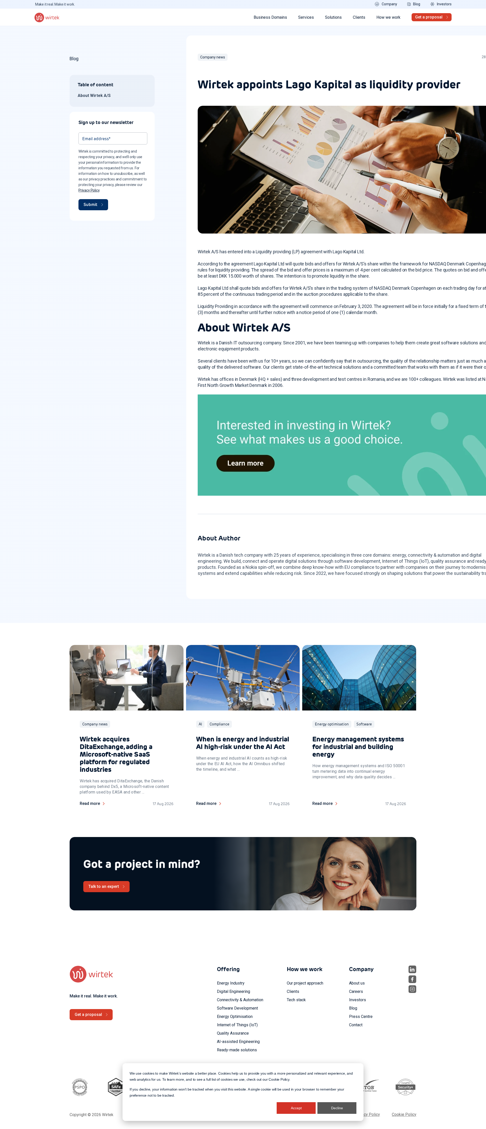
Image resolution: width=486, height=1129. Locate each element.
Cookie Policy (279, 1079)
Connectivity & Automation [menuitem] (240, 999)
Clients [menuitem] (293, 991)
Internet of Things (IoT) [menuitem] (237, 1024)
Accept (296, 1108)
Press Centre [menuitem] (361, 1016)
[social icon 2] (412, 979)
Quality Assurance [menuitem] (233, 1033)
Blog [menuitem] (353, 1008)
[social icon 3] (412, 989)
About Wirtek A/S (94, 95)
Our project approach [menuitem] (305, 983)
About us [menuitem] (357, 983)
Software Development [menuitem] (237, 1008)
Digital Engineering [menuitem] (233, 991)
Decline (337, 1108)
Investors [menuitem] (357, 999)
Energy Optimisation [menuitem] (235, 1016)
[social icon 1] (412, 969)
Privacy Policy (88, 190)
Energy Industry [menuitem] (231, 983)
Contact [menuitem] (355, 1024)
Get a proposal (428, 17)
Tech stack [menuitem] (296, 999)
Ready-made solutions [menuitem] (237, 1050)
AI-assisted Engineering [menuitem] (238, 1041)
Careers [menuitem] (356, 991)
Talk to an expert (103, 886)
